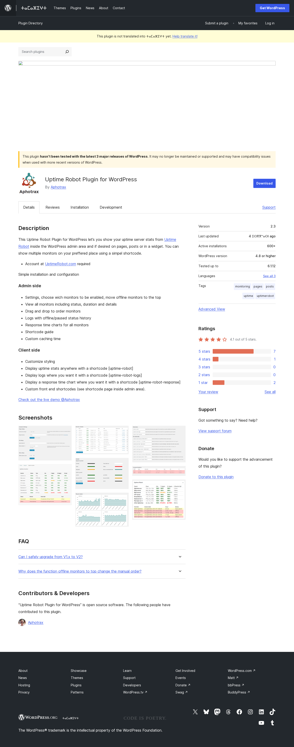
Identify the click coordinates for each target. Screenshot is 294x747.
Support (269, 207)
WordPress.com (242, 671)
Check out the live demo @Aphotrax (49, 399)
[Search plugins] (67, 51)
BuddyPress (239, 692)
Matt (233, 678)
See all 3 (269, 276)
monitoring (242, 286)
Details (29, 207)
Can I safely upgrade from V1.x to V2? (50, 557)
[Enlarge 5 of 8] (122, 499)
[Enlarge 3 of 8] (122, 432)
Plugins (76, 685)
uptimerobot (265, 296)
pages (258, 286)
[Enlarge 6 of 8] (179, 432)
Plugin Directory (30, 23)
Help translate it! (185, 36)
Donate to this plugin (216, 476)
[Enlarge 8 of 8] (179, 485)
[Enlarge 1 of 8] (65, 432)
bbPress (236, 685)
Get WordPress (272, 8)
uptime (248, 296)
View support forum (215, 431)
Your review (208, 391)
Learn (127, 671)
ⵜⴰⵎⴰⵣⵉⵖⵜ (70, 718)
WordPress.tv (135, 692)
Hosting (24, 685)
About (23, 671)
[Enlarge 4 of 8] (122, 464)
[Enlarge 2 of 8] (65, 470)
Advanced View (211, 309)
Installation (80, 207)
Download (264, 183)
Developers (132, 685)
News (22, 678)
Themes (77, 678)
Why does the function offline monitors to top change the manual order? (79, 571)
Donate (183, 685)
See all (270, 391)
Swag (181, 692)
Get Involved (185, 671)
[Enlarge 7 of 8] (179, 472)
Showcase (79, 671)
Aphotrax (58, 187)
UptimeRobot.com (60, 263)
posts (270, 286)
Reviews (52, 207)
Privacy (24, 692)
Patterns (77, 692)
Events (180, 678)
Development (111, 207)
